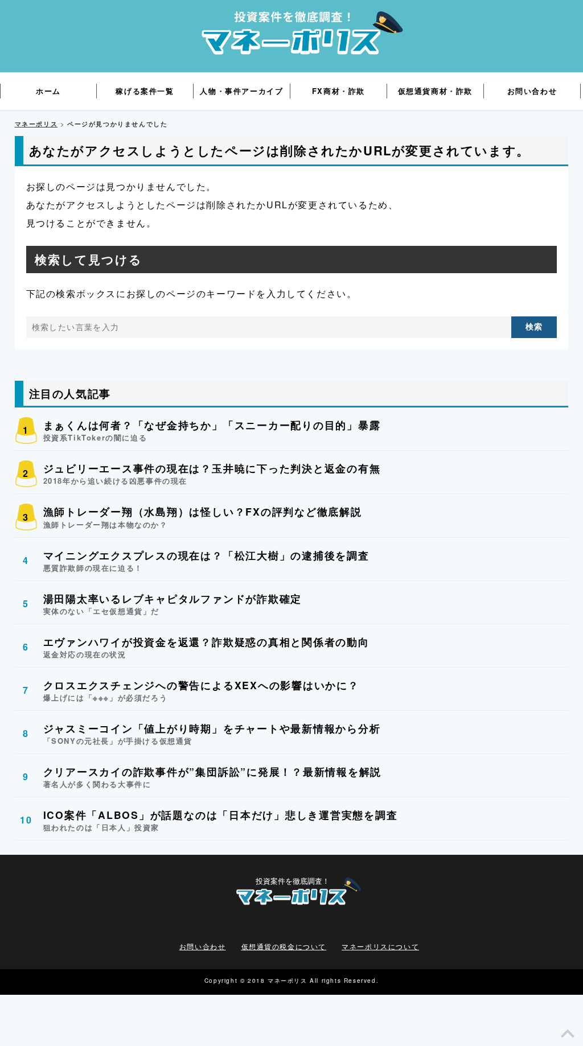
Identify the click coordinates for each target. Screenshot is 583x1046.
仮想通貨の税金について (284, 946)
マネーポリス (36, 124)
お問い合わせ (202, 946)
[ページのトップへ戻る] (567, 1036)
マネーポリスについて (380, 946)
